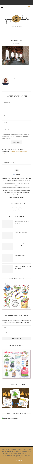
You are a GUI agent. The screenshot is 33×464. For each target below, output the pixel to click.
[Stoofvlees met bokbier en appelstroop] (7, 269)
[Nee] (30, 456)
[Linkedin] (18, 2)
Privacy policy (19, 460)
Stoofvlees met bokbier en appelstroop (23, 267)
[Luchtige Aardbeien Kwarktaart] (7, 246)
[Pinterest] (16, 2)
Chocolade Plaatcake (21, 232)
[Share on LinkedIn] (18, 72)
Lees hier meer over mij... (16, 197)
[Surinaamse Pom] (7, 258)
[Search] (31, 7)
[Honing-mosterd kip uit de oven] (7, 224)
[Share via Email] (22, 72)
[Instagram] (14, 2)
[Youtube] (21, 2)
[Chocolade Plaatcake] (7, 235)
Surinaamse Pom (20, 255)
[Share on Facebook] (13, 72)
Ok (9, 460)
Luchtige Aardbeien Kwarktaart (21, 245)
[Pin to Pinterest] (16, 72)
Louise (13, 79)
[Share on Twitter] (15, 72)
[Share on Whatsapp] (20, 72)
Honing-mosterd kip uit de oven (22, 222)
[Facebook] (11, 2)
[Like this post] (11, 72)
